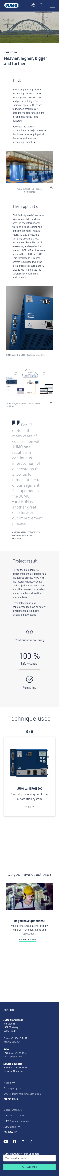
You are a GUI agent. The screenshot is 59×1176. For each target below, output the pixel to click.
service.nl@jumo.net (13, 1071)
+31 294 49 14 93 (19, 1067)
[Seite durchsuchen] (42, 5)
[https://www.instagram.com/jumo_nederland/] (30, 1141)
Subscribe (31, 1166)
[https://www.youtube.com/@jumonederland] (5, 1141)
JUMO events (9, 1126)
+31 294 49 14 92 (19, 1052)
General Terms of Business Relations (22, 1093)
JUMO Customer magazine (16, 1121)
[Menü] (52, 5)
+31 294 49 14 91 (19, 1038)
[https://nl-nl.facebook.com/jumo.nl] (14, 1141)
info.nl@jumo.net (11, 1041)
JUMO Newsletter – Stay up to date (21, 1153)
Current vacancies (12, 1109)
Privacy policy (10, 1088)
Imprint (7, 1082)
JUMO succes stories (13, 1115)
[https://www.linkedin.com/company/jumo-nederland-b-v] (22, 1141)
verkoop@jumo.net (12, 1056)
